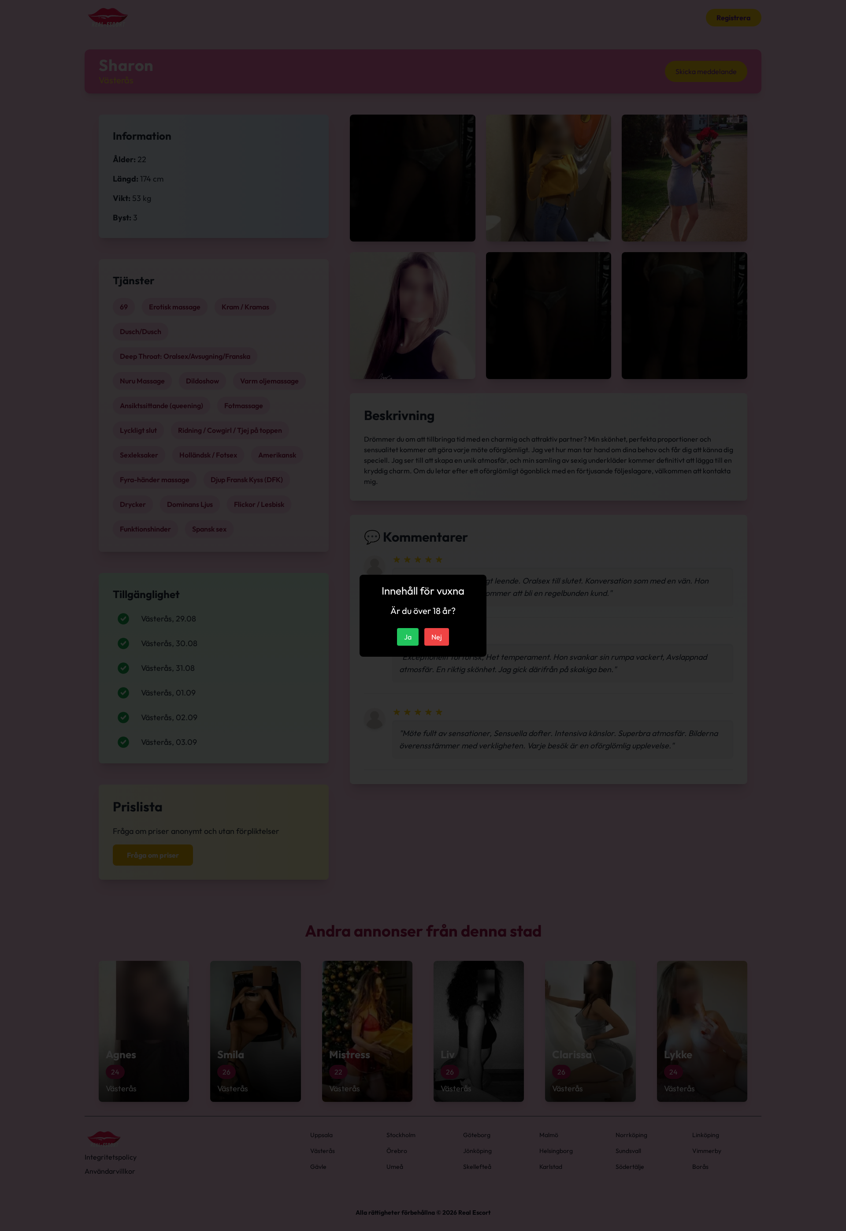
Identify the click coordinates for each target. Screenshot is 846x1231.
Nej (436, 636)
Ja (408, 636)
